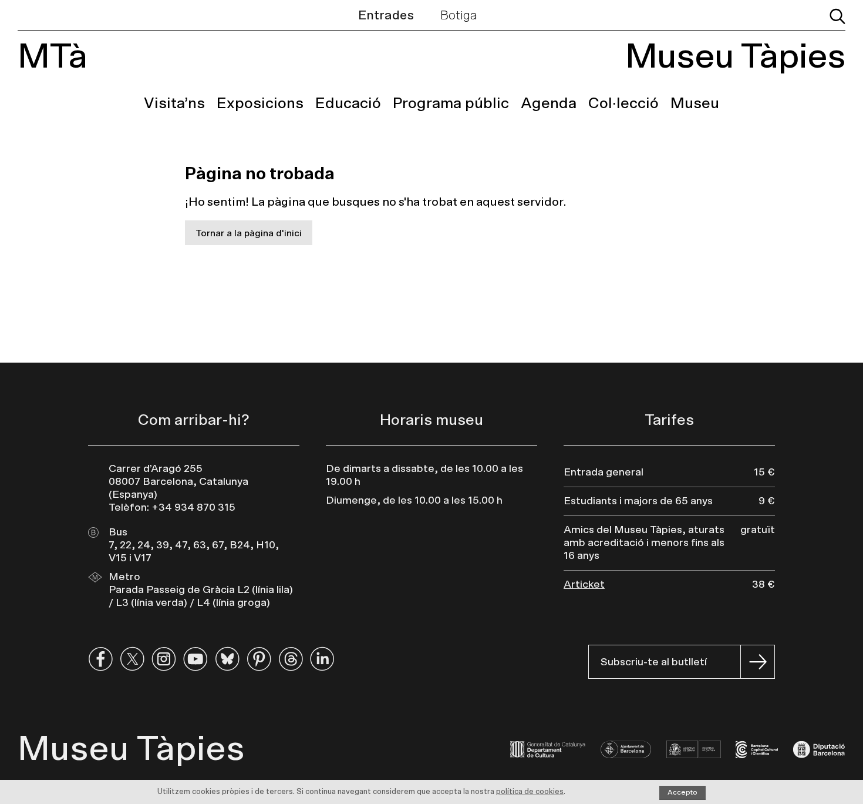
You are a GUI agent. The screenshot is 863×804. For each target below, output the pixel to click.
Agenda (549, 103)
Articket (584, 584)
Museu (694, 103)
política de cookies (530, 792)
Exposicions (260, 103)
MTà (52, 57)
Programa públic (451, 103)
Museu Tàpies (735, 57)
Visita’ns (174, 103)
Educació (348, 103)
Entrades (386, 15)
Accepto (682, 792)
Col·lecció (623, 103)
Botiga (458, 15)
